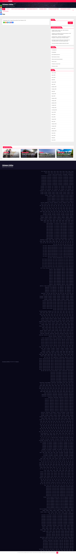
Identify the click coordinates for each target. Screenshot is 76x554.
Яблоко (41, 550)
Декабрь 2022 (54, 130)
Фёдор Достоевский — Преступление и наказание (52, 486)
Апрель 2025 (54, 93)
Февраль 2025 (54, 98)
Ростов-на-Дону (66, 437)
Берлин (41, 211)
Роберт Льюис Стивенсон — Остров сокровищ (57, 437)
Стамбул (45, 470)
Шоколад (60, 537)
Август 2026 (54, 72)
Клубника (46, 327)
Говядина (50, 239)
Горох (59, 241)
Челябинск (64, 525)
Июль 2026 (53, 75)
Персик (57, 431)
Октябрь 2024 (54, 107)
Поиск (53, 19)
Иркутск (41, 312)
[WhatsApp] (1, 5)
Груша (61, 242)
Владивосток (42, 217)
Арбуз (40, 205)
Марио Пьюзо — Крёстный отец (69, 357)
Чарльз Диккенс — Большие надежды (68, 513)
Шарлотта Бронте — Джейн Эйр (60, 531)
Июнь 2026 (53, 77)
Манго (65, 355)
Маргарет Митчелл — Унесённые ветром (58, 357)
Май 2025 (53, 91)
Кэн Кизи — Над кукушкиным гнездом (68, 336)
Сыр (53, 477)
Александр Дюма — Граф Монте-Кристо (68, 174)
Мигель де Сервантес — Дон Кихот (57, 370)
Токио (68, 477)
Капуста (61, 321)
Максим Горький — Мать (61, 355)
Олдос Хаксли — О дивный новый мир (66, 421)
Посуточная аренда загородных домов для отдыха (60, 43)
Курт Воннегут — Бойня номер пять (58, 336)
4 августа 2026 (42, 156)
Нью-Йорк (49, 416)
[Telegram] (1, 11)
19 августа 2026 (7, 156)
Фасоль (72, 483)
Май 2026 (53, 79)
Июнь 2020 (53, 135)
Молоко (64, 382)
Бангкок (42, 208)
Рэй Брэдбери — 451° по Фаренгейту (47, 443)
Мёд (41, 370)
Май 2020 (53, 137)
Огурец (67, 419)
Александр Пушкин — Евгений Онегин (46, 175)
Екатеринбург (54, 294)
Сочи (56, 467)
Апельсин (69, 202)
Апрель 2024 (54, 119)
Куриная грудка (42, 333)
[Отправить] (1, 14)
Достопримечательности (56, 54)
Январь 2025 (54, 100)
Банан (65, 205)
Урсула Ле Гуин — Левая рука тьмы (51, 482)
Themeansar (17, 361)
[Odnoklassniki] (1, 7)
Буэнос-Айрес (71, 211)
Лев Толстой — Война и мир (45, 339)
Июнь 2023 (53, 128)
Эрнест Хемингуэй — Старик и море (58, 540)
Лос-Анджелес (48, 348)
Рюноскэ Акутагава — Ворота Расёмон (68, 449)
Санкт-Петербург (61, 452)
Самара (41, 452)
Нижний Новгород (44, 394)
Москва (62, 385)
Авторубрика (5, 11)
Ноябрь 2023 (54, 126)
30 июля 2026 (60, 156)
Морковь (41, 385)
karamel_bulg (13, 156)
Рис (41, 437)
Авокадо (49, 171)
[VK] (1, 9)
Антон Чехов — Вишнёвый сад (51, 196)
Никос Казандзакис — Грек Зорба (55, 412)
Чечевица (44, 531)
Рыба (49, 440)
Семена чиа (56, 458)
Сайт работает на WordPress (6, 361)
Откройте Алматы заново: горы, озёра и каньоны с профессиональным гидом (11, 154)
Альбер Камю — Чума (44, 186)
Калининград (43, 318)
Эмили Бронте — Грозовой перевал (68, 538)
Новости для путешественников (57, 59)
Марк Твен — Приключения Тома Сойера (44, 358)
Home (42, 171)
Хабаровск (43, 510)
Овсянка (44, 419)
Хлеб (49, 513)
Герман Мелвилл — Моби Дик (44, 239)
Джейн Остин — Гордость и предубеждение (55, 269)
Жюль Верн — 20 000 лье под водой (47, 300)
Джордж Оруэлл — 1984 (48, 287)
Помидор (42, 434)
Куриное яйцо (50, 336)
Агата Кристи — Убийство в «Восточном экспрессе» (55, 174)
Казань (52, 315)
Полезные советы (55, 66)
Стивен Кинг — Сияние (43, 471)
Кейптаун (50, 324)
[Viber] (1, 12)
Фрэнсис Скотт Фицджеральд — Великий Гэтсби (53, 498)
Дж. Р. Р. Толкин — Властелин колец (68, 257)
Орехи (51, 424)
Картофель (42, 324)
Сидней (40, 464)
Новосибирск (71, 412)
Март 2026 (53, 84)
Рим (56, 434)
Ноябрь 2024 (54, 105)
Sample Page (45, 171)
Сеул (41, 461)
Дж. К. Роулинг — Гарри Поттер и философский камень (50, 245)
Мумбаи (41, 391)
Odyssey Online (7, 4)
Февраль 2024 (54, 123)
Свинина (41, 458)
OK (57, 552)
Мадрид (61, 351)
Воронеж (42, 220)
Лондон (67, 345)
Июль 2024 (53, 114)
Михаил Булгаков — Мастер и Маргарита (67, 370)
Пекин (66, 427)
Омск (72, 421)
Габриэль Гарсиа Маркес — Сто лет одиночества (53, 223)
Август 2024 (54, 112)
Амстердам (68, 190)
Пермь (40, 431)
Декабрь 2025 (54, 86)
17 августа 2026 (25, 156)
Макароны (51, 354)
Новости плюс (54, 61)
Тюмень (72, 479)
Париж (56, 425)
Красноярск (41, 330)
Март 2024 (53, 121)
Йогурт (42, 315)
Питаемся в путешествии (56, 63)
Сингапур (41, 467)
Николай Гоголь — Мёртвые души (68, 397)
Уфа (67, 482)
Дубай (49, 293)
